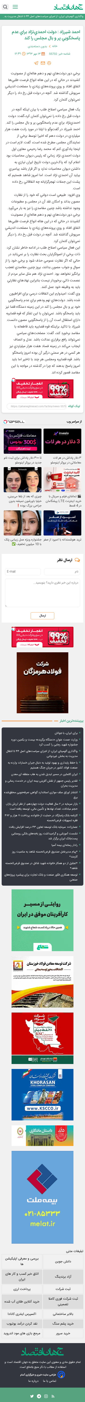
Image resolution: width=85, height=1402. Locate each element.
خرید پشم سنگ (63, 1324)
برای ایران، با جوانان (66, 733)
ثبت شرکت (63, 1289)
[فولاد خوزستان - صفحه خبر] (42, 1038)
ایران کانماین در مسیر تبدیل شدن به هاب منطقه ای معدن (44, 774)
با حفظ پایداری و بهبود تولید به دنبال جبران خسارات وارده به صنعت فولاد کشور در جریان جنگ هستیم (44, 16)
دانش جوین (63, 1261)
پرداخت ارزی (22, 1289)
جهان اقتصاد (20, 1362)
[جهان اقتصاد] (68, 7)
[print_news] (49, 63)
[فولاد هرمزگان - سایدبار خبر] (42, 682)
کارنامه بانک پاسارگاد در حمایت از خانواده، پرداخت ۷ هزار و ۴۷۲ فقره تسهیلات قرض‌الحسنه (41, 818)
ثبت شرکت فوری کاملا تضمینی (63, 1301)
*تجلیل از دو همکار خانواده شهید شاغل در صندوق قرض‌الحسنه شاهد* (41, 866)
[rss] (53, 1397)
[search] (5, 7)
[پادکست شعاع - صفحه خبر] (42, 920)
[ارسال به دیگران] (43, 63)
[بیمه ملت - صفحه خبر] (42, 1197)
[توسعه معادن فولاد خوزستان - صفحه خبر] (42, 982)
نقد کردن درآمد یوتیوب (22, 1324)
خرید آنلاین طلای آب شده (22, 1302)
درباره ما (33, 1381)
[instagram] (46, 1397)
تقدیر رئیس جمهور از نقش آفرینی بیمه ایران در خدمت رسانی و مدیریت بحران (41, 783)
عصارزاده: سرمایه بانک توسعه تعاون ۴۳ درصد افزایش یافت (43, 827)
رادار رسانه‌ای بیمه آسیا (65, 845)
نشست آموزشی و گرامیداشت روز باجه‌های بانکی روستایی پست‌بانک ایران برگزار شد (44, 836)
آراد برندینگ (63, 1277)
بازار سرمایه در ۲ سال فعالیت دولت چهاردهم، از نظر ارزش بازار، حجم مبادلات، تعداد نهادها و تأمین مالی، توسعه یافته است (42, 806)
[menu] (15, 7)
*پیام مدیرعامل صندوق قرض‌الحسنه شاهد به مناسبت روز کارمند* (45, 854)
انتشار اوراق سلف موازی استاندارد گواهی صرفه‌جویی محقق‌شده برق (41, 795)
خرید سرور (63, 1333)
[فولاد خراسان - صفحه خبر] (42, 1094)
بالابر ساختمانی (63, 1314)
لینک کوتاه (74, 406)
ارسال (42, 615)
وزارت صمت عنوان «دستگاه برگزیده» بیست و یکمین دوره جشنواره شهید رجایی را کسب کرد (44, 742)
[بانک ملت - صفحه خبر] (42, 1135)
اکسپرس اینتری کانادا (22, 1314)
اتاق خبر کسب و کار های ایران (22, 1276)
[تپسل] (14, 380)
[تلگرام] (36, 63)
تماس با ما (50, 1381)
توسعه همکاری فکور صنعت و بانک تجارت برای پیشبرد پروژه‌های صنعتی (41, 877)
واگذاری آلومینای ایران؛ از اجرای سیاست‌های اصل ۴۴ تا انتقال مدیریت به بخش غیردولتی (42, 754)
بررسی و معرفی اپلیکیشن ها (22, 1261)
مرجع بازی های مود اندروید (22, 1333)
